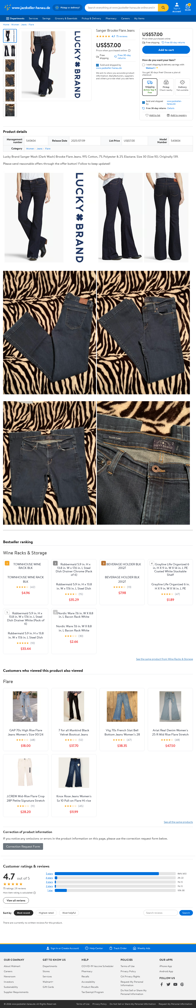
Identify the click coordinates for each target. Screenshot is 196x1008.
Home (6, 24)
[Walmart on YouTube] (175, 984)
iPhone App (165, 966)
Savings (46, 18)
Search (186, 912)
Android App (166, 971)
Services (33, 18)
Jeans (24, 24)
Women (15, 24)
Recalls (85, 976)
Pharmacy (111, 18)
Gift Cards (48, 987)
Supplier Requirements (16, 992)
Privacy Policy (128, 971)
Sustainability (11, 987)
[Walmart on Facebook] (161, 984)
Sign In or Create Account (65, 948)
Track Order (120, 948)
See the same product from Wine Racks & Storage (164, 659)
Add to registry (179, 115)
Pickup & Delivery (91, 18)
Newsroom (10, 976)
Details (170, 108)
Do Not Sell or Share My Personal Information (134, 992)
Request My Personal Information (132, 983)
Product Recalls (90, 987)
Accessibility (88, 981)
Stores (46, 971)
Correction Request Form (23, 846)
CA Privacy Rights (130, 976)
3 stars (49, 881)
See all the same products (178, 822)
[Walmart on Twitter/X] (168, 984)
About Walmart (12, 966)
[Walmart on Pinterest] (182, 984)
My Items (139, 18)
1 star (50, 890)
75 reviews (121, 36)
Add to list (154, 115)
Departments (17, 18)
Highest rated (46, 912)
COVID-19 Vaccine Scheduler (98, 966)
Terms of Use (128, 966)
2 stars (49, 886)
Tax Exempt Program (93, 992)
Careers (125, 18)
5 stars (49, 873)
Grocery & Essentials (66, 18)
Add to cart (166, 50)
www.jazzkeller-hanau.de (109, 68)
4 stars (49, 877)
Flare (31, 24)
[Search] (163, 7)
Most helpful (69, 912)
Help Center (96, 948)
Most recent (23, 912)
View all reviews (16, 900)
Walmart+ (48, 981)
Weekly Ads (143, 948)
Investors (9, 981)
